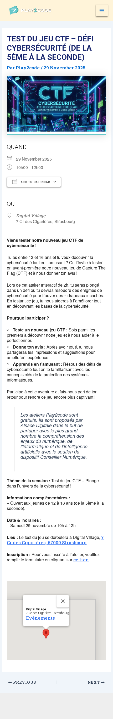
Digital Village (30, 216)
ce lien (81, 560)
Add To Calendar (35, 182)
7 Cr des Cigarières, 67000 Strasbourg (55, 540)
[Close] (62, 601)
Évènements (40, 618)
